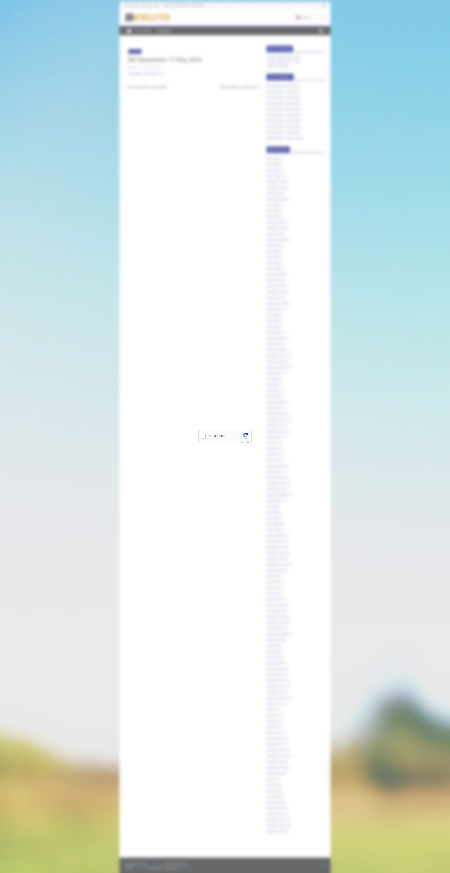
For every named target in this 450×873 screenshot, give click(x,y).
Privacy (242, 442)
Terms (247, 442)
